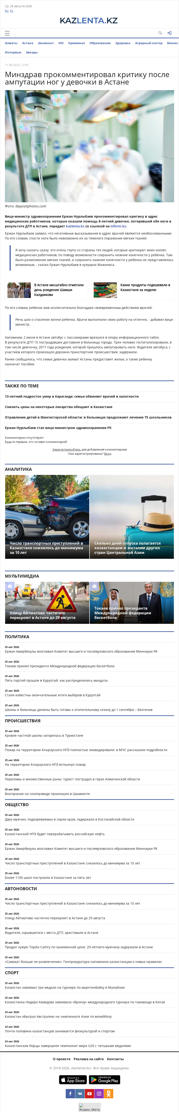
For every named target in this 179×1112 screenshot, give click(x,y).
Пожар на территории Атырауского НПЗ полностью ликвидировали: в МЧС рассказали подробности (86, 750)
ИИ (61, 43)
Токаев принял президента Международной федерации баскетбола (59, 666)
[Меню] (7, 33)
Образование (100, 43)
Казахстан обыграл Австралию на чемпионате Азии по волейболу (58, 1016)
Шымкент (46, 43)
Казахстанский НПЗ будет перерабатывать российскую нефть (55, 834)
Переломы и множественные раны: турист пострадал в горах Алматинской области (72, 779)
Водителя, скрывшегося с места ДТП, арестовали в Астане (51, 932)
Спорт (12, 972)
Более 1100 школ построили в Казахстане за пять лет (48, 877)
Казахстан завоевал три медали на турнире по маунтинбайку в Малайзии (65, 987)
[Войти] (169, 33)
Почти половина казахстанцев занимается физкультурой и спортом (60, 1031)
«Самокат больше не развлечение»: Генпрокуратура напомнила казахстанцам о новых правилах (83, 961)
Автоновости (21, 888)
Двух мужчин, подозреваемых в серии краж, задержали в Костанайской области (69, 819)
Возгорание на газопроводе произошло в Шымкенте (47, 793)
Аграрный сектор (148, 43)
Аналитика (18, 469)
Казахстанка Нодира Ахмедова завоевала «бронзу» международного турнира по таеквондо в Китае (85, 1002)
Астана (27, 43)
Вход (107, 453)
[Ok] (108, 1093)
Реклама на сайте (89, 1059)
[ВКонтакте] (80, 1093)
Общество (17, 804)
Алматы (11, 43)
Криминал (76, 43)
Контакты (115, 1059)
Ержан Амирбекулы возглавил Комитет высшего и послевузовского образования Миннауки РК (81, 651)
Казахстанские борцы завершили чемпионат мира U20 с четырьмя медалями (68, 1045)
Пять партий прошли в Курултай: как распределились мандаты (56, 680)
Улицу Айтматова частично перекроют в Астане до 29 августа (55, 918)
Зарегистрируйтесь (66, 449)
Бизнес (172, 43)
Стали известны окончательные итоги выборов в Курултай (52, 695)
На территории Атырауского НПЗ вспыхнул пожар (45, 764)
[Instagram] (99, 1093)
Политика (17, 636)
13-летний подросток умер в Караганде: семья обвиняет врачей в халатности (72, 396)
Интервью (13, 52)
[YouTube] (89, 1093)
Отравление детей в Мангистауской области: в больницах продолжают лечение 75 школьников (88, 417)
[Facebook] (70, 1093)
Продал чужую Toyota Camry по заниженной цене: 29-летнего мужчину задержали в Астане (79, 947)
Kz (11, 11)
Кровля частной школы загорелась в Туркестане (44, 735)
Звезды (32, 52)
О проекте (61, 1059)
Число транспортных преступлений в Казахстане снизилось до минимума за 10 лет (72, 863)
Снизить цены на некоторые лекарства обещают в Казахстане (58, 407)
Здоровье (123, 43)
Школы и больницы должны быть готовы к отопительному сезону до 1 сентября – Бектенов (78, 709)
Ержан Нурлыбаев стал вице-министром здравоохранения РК (58, 427)
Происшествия (23, 720)
